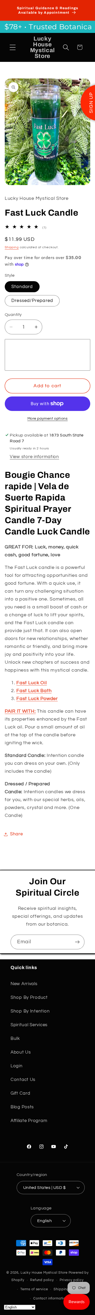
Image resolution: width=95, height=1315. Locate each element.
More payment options (47, 418)
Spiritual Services (29, 1025)
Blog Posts (22, 1107)
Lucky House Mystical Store (44, 1272)
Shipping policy (67, 1289)
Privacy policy (72, 1280)
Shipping (12, 247)
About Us (21, 1052)
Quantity (13, 314)
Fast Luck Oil (31, 682)
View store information (34, 456)
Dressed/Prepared (32, 300)
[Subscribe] (77, 942)
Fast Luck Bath (33, 690)
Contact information (50, 1298)
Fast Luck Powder (37, 698)
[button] (13, 47)
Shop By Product (29, 997)
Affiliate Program (29, 1120)
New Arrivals (24, 983)
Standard (22, 286)
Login (17, 1066)
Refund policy (42, 1280)
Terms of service (34, 1289)
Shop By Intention (30, 1011)
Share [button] (16, 834)
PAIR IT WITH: (20, 711)
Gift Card (20, 1093)
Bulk (15, 1038)
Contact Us (23, 1079)
